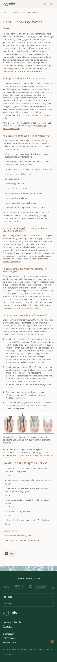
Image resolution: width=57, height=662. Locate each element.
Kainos (6, 28)
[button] (28, 597)
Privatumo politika (46, 649)
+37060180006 (9, 638)
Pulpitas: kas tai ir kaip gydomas (19, 535)
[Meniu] (51, 4)
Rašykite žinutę (9, 642)
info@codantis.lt (10, 634)
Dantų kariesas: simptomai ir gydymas (22, 540)
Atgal (12, 553)
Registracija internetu (44, 455)
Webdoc (12, 655)
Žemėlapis (7, 626)
